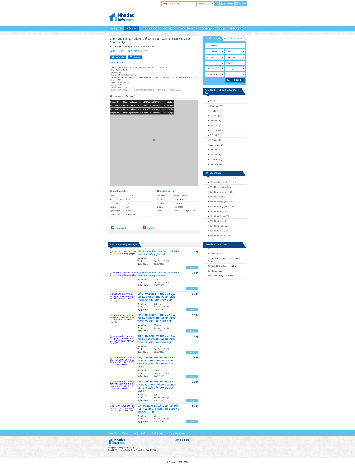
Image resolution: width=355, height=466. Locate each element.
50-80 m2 (210, 69)
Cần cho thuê (139, 433)
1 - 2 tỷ (230, 69)
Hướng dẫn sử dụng (214, 28)
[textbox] (224, 45)
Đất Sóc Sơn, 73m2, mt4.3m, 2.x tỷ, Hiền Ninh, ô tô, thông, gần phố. (158, 253)
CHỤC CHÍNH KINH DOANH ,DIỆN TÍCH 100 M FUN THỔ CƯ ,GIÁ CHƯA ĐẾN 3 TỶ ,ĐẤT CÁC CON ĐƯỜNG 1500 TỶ (156, 362)
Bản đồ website (189, 28)
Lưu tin (136, 57)
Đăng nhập (228, 4)
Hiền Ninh (231, 57)
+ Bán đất (212, 52)
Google (151, 228)
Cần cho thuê (149, 28)
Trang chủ (116, 28)
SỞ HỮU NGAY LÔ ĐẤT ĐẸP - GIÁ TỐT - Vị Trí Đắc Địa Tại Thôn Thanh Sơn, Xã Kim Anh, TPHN (158, 409)
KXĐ (229, 74)
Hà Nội (230, 52)
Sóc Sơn (210, 57)
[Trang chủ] (116, 443)
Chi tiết (192, 267)
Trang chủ (112, 433)
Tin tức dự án (168, 28)
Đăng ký (242, 4)
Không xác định (213, 74)
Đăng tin (237, 28)
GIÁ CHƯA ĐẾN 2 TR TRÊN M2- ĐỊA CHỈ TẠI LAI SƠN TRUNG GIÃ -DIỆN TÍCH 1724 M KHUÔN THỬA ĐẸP (156, 297)
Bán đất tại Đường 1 (123, 47)
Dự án (229, 63)
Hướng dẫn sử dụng (177, 433)
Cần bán (125, 433)
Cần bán (201, 4)
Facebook (121, 228)
